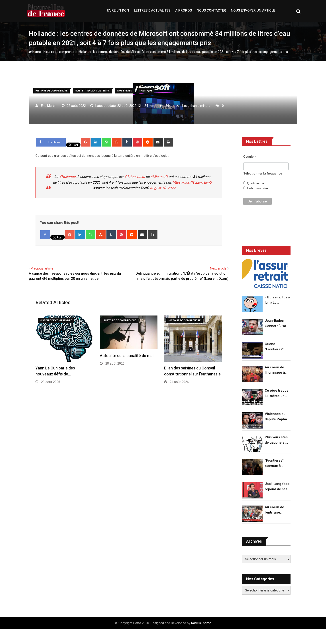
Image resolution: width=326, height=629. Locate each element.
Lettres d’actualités (152, 10)
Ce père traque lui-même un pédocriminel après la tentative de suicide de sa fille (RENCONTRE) (277, 394)
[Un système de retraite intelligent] (265, 273)
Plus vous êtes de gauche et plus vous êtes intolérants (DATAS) (276, 440)
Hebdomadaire (257, 188)
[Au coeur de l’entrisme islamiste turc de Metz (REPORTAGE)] (252, 514)
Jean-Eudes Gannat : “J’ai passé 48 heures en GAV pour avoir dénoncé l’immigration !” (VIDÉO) (276, 324)
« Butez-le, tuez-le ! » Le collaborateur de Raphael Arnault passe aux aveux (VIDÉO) (278, 300)
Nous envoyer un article (253, 10)
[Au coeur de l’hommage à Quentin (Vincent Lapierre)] (252, 374)
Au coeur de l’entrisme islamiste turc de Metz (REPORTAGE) (275, 510)
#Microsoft (159, 177)
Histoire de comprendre (59, 52)
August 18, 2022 (162, 188)
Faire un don (118, 10)
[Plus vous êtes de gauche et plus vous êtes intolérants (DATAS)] (252, 444)
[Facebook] (45, 234)
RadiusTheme (201, 623)
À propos (183, 10)
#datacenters (134, 177)
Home (36, 52)
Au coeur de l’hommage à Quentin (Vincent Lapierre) (275, 370)
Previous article (42, 268)
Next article (218, 268)
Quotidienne (255, 183)
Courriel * (249, 156)
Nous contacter (211, 10)
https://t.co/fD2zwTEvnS (192, 182)
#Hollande (67, 177)
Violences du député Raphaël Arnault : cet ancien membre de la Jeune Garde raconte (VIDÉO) (277, 417)
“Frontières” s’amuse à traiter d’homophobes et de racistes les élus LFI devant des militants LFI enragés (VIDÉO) (276, 463)
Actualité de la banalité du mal (126, 355)
